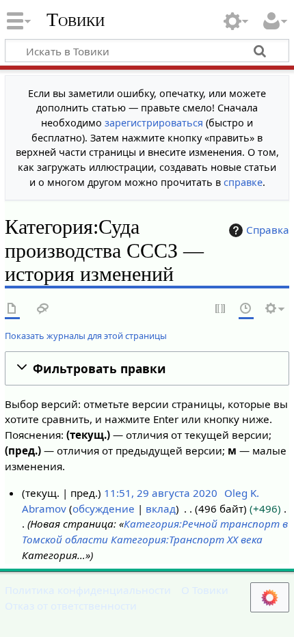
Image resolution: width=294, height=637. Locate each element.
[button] (147, 369)
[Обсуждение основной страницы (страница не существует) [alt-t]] (43, 309)
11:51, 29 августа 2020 (160, 493)
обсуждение (103, 508)
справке (243, 182)
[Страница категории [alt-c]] (12, 309)
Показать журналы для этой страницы (86, 335)
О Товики (204, 590)
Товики (75, 19)
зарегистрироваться (154, 122)
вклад (161, 508)
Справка (267, 229)
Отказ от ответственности (71, 605)
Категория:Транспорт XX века (187, 539)
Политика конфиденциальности (88, 590)
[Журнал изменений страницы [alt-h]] (246, 309)
